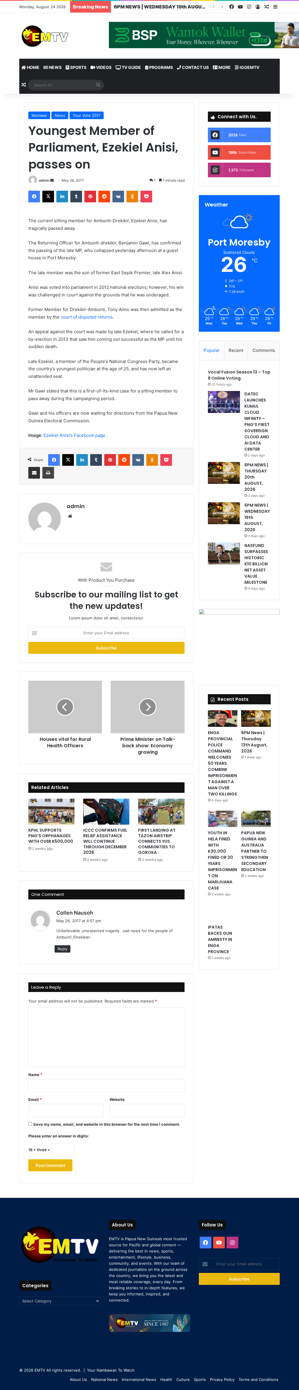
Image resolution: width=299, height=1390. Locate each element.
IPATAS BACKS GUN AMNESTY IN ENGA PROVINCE (220, 939)
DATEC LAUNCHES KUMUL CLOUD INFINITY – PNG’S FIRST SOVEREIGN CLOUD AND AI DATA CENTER (257, 421)
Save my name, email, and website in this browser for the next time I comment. (106, 1124)
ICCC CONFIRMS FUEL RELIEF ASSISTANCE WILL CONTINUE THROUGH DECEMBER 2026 (105, 841)
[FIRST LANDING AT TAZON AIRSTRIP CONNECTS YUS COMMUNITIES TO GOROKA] (161, 812)
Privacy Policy (222, 1379)
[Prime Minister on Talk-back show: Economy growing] (147, 707)
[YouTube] (240, 7)
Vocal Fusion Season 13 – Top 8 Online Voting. (239, 375)
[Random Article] (266, 7)
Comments (264, 350)
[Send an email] (52, 180)
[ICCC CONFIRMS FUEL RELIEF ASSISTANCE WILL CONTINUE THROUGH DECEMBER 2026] (106, 812)
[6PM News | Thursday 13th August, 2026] (256, 718)
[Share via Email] (34, 473)
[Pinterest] (90, 196)
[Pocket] (146, 196)
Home (32, 67)
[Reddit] (104, 196)
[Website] (70, 516)
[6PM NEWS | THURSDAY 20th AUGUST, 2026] (224, 473)
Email (35, 1099)
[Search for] (98, 85)
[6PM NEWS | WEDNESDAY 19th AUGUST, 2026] (224, 513)
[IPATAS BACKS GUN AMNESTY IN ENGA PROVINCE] (222, 913)
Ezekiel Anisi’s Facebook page (75, 435)
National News (104, 1379)
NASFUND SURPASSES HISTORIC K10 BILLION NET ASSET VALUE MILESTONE (256, 564)
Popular (212, 350)
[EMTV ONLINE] (59, 36)
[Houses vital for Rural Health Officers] (65, 707)
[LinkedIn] (62, 196)
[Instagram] (249, 7)
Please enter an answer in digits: (58, 1136)
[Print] (48, 473)
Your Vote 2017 (86, 115)
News (55, 67)
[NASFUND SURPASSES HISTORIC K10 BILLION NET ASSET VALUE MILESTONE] (224, 553)
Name (35, 1074)
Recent (236, 350)
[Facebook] (231, 7)
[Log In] (257, 7)
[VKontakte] (118, 196)
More (224, 67)
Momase (39, 115)
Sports (77, 67)
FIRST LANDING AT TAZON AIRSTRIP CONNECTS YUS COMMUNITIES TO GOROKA (156, 841)
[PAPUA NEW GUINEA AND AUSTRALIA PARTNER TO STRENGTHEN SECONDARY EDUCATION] (256, 819)
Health (166, 1379)
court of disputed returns (87, 317)
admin (44, 180)
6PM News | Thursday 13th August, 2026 (254, 742)
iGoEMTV (249, 67)
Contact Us (195, 67)
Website (117, 1099)
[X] (48, 196)
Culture (183, 1379)
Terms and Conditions (258, 1379)
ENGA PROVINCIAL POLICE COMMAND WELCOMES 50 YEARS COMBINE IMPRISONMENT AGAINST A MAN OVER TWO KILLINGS (222, 763)
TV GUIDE (131, 67)
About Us (78, 1379)
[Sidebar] (275, 7)
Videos (103, 67)
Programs (160, 67)
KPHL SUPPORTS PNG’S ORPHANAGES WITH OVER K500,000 (50, 835)
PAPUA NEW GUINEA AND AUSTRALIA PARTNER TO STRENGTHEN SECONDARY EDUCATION (254, 851)
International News (139, 1379)
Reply (62, 948)
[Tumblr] (76, 196)
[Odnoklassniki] (132, 196)
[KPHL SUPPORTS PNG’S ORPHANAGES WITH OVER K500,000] (51, 812)
